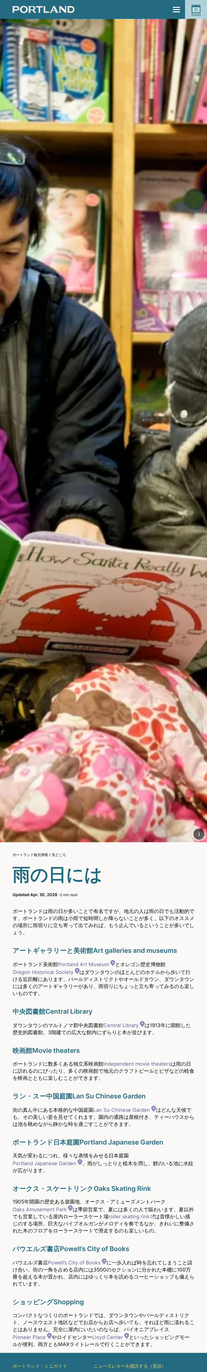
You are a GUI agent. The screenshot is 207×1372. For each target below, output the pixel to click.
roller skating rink (129, 1217)
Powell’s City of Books (74, 1263)
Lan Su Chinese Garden (121, 1110)
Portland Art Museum (83, 964)
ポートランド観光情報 (30, 855)
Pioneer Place (29, 1337)
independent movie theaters (137, 1064)
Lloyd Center (107, 1337)
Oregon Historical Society (43, 972)
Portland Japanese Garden (44, 1163)
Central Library (121, 1025)
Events (196, 12)
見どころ (59, 855)
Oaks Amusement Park (40, 1209)
